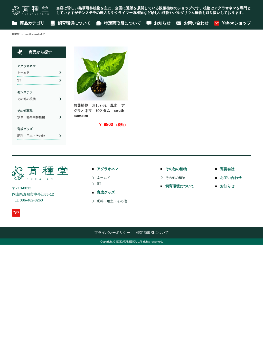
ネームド (23, 72)
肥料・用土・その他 (31, 135)
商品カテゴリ (32, 23)
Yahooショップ (236, 23)
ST (19, 80)
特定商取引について (122, 23)
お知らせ (162, 23)
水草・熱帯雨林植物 (31, 117)
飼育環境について (74, 23)
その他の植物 (26, 99)
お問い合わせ (196, 23)
